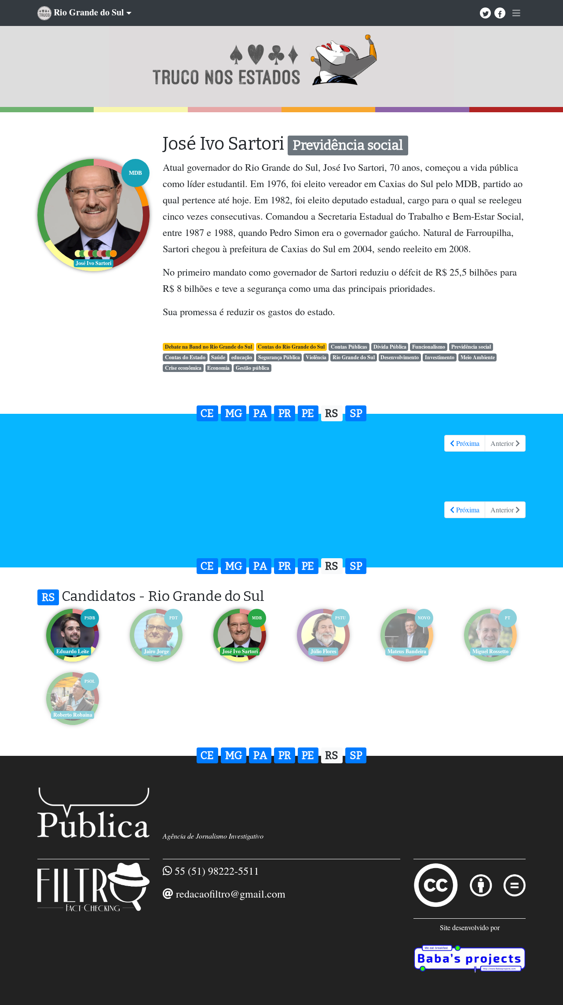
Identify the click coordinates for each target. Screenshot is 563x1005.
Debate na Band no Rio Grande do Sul (208, 346)
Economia (218, 368)
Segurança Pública (279, 357)
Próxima (466, 443)
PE (308, 413)
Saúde (218, 357)
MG (233, 413)
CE (207, 413)
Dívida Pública (389, 346)
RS (331, 413)
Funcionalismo (428, 346)
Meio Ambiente (478, 357)
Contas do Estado (185, 357)
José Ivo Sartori (240, 651)
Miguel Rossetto (490, 651)
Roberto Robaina (72, 714)
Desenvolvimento (399, 357)
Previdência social (471, 346)
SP (356, 413)
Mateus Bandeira (407, 651)
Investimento (439, 357)
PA (260, 413)
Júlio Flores (323, 651)
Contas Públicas (349, 346)
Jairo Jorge (156, 651)
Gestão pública (252, 368)
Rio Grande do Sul (354, 357)
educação (241, 357)
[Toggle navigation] (516, 13)
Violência (316, 357)
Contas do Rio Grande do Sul (291, 346)
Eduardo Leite (72, 651)
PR (284, 413)
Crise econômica (183, 368)
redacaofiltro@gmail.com (230, 894)
